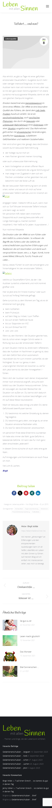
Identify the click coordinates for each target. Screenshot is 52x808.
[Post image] (10, 625)
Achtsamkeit (19, 509)
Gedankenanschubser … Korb (15, 756)
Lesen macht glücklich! (30, 636)
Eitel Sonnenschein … (29, 667)
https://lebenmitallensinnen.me (33, 531)
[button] (14, 493)
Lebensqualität (10, 39)
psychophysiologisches (13, 117)
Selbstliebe (35, 512)
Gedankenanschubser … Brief (24, 795)
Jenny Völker (8, 788)
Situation (12, 128)
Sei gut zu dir (26, 620)
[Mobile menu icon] (47, 6)
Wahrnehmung (21, 124)
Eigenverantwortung (31, 509)
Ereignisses (38, 124)
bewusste (30, 121)
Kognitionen (19, 135)
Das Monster (26, 651)
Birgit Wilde (7, 780)
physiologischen (24, 132)
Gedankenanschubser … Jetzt (15, 768)
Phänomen (8, 121)
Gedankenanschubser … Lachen (16, 764)
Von (32, 504)
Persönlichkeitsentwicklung (21, 512)
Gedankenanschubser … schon (15, 760)
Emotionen (44, 509)
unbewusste (8, 124)
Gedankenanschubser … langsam (16, 752)
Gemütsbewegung (33, 103)
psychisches (34, 117)
